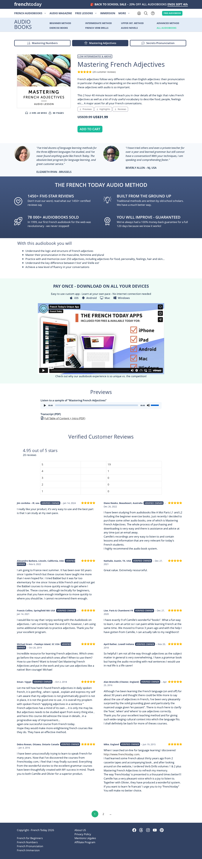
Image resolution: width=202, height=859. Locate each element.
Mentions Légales (85, 838)
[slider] (155, 405)
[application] (101, 405)
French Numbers (27, 842)
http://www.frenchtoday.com (122, 754)
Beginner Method (60, 23)
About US (80, 830)
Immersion (107, 13)
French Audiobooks (28, 13)
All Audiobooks (166, 28)
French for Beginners (30, 838)
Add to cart (90, 129)
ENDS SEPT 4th (177, 4)
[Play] (44, 405)
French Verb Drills (96, 28)
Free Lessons (84, 13)
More (122, 13)
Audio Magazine (61, 13)
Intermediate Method (98, 23)
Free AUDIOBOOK (172, 13)
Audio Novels (129, 28)
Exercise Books (59, 28)
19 (109, 464)
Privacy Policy (82, 834)
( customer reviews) (104, 71)
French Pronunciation (30, 846)
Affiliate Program (84, 842)
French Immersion (28, 850)
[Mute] (148, 405)
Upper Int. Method (132, 23)
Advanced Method (168, 23)
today (28, 4)
